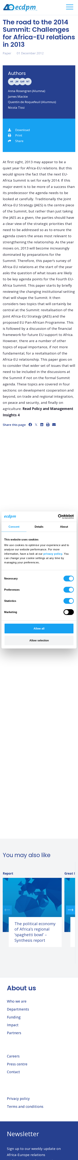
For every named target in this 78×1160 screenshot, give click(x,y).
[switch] (68, 590)
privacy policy (52, 553)
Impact (13, 1025)
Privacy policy (18, 1098)
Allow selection (39, 640)
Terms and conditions (25, 1106)
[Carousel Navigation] (39, 910)
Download (22, 130)
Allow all (39, 628)
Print (18, 135)
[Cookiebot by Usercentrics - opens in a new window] (58, 516)
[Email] (54, 424)
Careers (13, 1056)
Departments (18, 1009)
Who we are (16, 1001)
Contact (13, 1072)
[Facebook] (30, 424)
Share (19, 141)
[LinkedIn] (41, 424)
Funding (13, 1017)
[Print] (48, 424)
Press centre (17, 1064)
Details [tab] (39, 526)
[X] (36, 424)
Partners (14, 1033)
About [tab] (64, 526)
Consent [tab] (14, 526)
